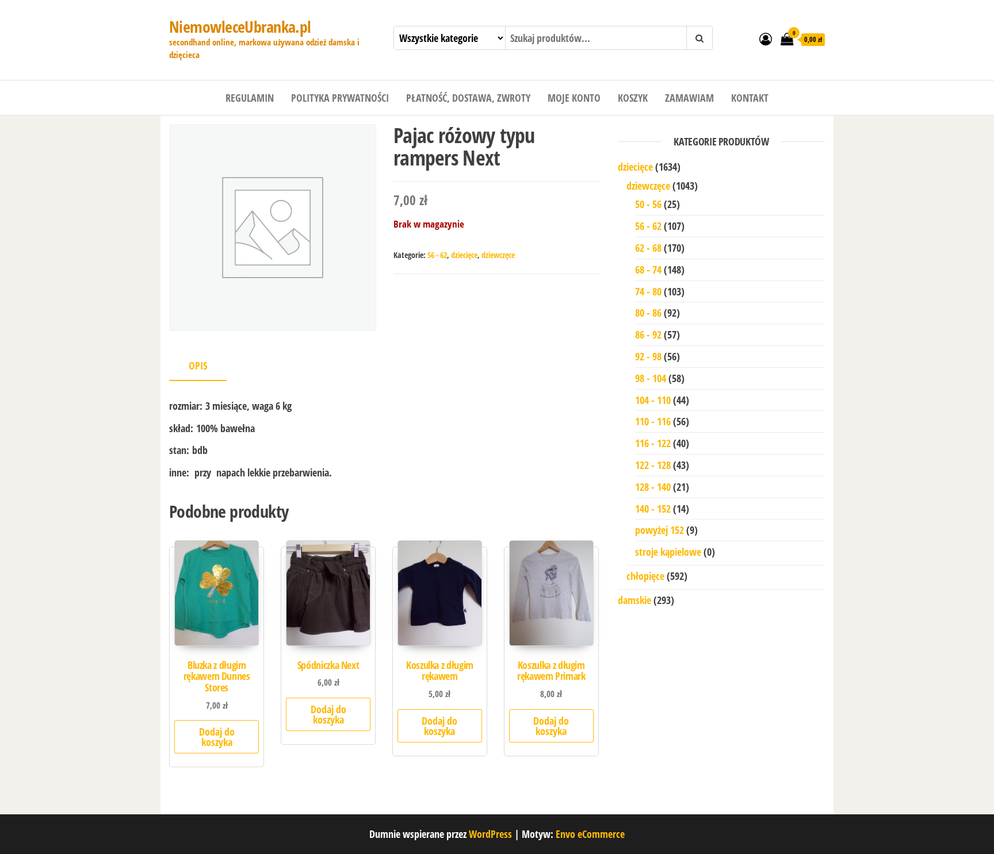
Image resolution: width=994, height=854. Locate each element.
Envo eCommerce (590, 834)
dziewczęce (498, 254)
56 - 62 (437, 254)
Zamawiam (689, 98)
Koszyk (633, 98)
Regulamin (249, 98)
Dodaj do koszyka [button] (217, 737)
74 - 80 (648, 291)
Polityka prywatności (340, 98)
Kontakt (750, 98)
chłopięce (645, 576)
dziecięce (464, 254)
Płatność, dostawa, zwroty (468, 98)
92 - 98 (648, 356)
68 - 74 (648, 269)
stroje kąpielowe (668, 552)
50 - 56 (648, 204)
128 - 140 (653, 487)
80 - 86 (648, 313)
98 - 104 (650, 378)
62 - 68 (648, 248)
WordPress (490, 834)
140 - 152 (653, 509)
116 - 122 (653, 443)
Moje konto (574, 98)
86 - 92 (648, 334)
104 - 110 (653, 400)
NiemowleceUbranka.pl (240, 26)
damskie (634, 600)
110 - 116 (653, 421)
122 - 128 (653, 465)
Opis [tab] (198, 365)
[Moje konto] (765, 38)
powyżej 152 (659, 530)
